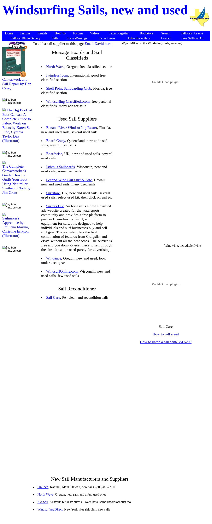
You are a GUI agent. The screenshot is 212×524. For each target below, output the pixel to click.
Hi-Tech (42, 487)
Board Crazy (55, 141)
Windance (53, 258)
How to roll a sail (166, 334)
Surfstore (53, 193)
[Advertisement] (147, 184)
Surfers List (55, 206)
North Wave (55, 67)
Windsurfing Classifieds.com (68, 101)
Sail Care (53, 297)
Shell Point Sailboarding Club (68, 88)
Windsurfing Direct (50, 509)
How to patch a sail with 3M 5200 (166, 342)
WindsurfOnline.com (62, 271)
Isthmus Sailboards (60, 167)
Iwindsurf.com (57, 75)
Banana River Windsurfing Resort (71, 128)
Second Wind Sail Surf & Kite (69, 180)
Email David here (98, 43)
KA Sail (42, 502)
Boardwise (54, 154)
